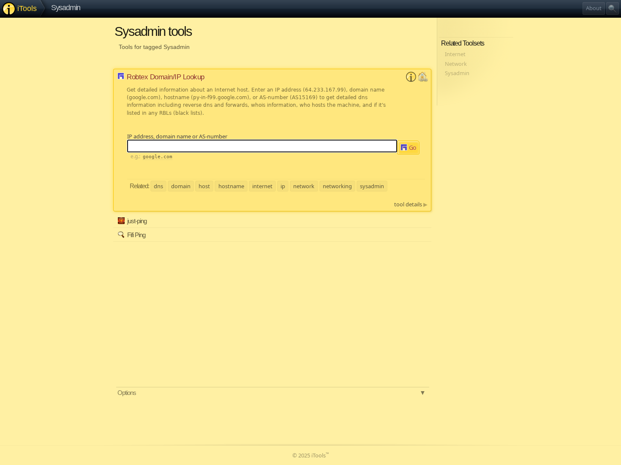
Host (204, 185)
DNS (158, 185)
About (594, 8)
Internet (262, 185)
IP (283, 185)
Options (271, 392)
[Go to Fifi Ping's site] (423, 237)
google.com (157, 157)
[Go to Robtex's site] (423, 80)
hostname (231, 185)
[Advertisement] (196, 300)
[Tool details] (411, 80)
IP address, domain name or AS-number (177, 136)
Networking (337, 185)
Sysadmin (66, 7)
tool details (411, 204)
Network (303, 185)
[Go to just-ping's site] (423, 224)
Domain (181, 185)
